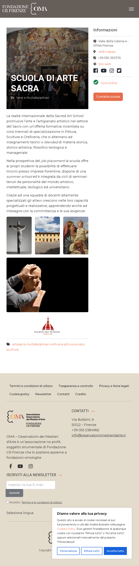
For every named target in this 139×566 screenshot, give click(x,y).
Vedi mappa (106, 51)
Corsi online (109, 83)
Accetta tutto (115, 551)
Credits (80, 394)
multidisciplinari (37, 344)
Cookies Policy (66, 528)
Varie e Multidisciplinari (32, 97)
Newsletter (43, 394)
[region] (92, 533)
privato (80, 344)
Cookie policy (19, 394)
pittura (69, 344)
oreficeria (56, 344)
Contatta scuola (108, 96)
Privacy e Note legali (114, 386)
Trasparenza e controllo (75, 386)
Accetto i (35, 502)
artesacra (19, 344)
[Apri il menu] (131, 8)
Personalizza (68, 551)
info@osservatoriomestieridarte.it (99, 435)
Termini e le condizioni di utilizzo (42, 502)
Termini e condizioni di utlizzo (31, 386)
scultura (13, 349)
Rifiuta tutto (92, 551)
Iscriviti (14, 493)
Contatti (63, 394)
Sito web (104, 64)
